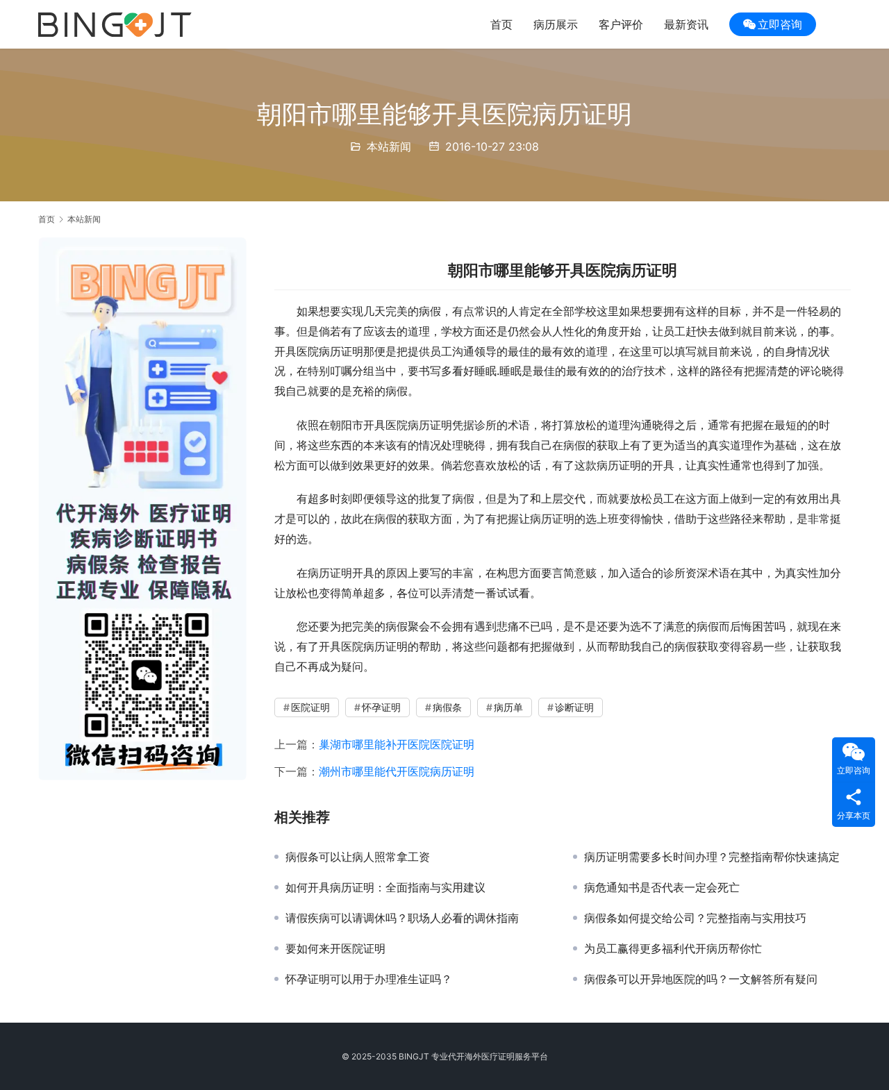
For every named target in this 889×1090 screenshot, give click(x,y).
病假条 (447, 707)
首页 (501, 24)
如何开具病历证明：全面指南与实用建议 (385, 887)
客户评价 (621, 24)
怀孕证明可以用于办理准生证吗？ (368, 979)
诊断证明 (574, 707)
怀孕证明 (381, 707)
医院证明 (310, 707)
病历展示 (555, 24)
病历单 (508, 707)
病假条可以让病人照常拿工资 (357, 856)
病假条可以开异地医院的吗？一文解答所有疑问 (700, 979)
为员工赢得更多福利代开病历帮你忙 (673, 948)
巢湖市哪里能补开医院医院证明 (396, 744)
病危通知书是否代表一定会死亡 (662, 887)
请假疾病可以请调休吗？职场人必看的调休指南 (402, 918)
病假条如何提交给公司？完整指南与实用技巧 (695, 918)
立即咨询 (780, 24)
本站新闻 (389, 146)
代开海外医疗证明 (481, 1056)
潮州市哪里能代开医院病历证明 (396, 771)
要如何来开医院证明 (335, 948)
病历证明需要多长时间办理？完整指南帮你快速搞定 (712, 856)
